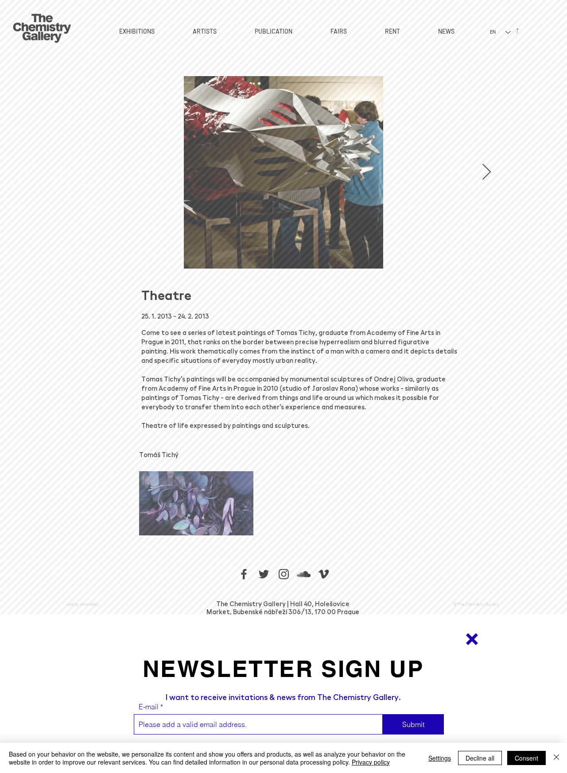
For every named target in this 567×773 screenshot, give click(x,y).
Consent (526, 758)
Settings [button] (439, 758)
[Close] (556, 758)
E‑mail (149, 706)
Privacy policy (371, 762)
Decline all (480, 758)
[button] (472, 639)
